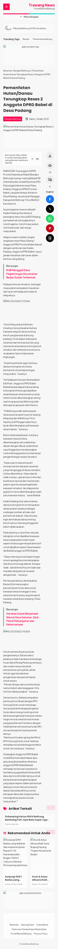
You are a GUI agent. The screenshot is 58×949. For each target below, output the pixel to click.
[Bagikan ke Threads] (50, 238)
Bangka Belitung (13, 119)
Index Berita (42, 924)
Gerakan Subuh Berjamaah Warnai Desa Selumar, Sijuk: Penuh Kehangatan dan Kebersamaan (23, 619)
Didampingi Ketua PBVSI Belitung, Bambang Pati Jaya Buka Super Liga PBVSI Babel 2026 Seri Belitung (26, 819)
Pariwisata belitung (42, 39)
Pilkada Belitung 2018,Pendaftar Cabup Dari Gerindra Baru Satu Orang (32, 28)
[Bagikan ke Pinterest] (50, 228)
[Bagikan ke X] (50, 209)
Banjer (26, 39)
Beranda (14, 924)
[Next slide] (53, 807)
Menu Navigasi (29, 16)
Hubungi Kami (27, 924)
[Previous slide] (48, 807)
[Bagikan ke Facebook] (50, 199)
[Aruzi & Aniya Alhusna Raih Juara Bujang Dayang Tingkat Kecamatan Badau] (42, 856)
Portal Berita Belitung (21, 933)
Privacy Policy (41, 933)
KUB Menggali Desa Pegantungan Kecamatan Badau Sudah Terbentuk (21, 274)
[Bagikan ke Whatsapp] (50, 219)
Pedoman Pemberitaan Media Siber (29, 929)
